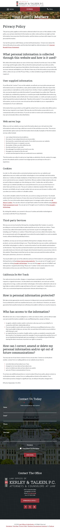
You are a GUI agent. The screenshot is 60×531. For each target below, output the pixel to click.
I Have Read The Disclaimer (31, 448)
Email (5, 415)
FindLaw (51, 526)
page (38, 263)
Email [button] (31, 9)
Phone (5, 424)
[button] (10, 9)
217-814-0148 (32, 493)
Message (6, 432)
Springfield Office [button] (29, 500)
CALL (51, 9)
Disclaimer (30, 445)
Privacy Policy (23, 526)
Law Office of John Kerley (26, 524)
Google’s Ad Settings (20, 263)
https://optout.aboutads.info (26, 261)
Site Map (15, 526)
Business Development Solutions (37, 526)
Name (5, 407)
